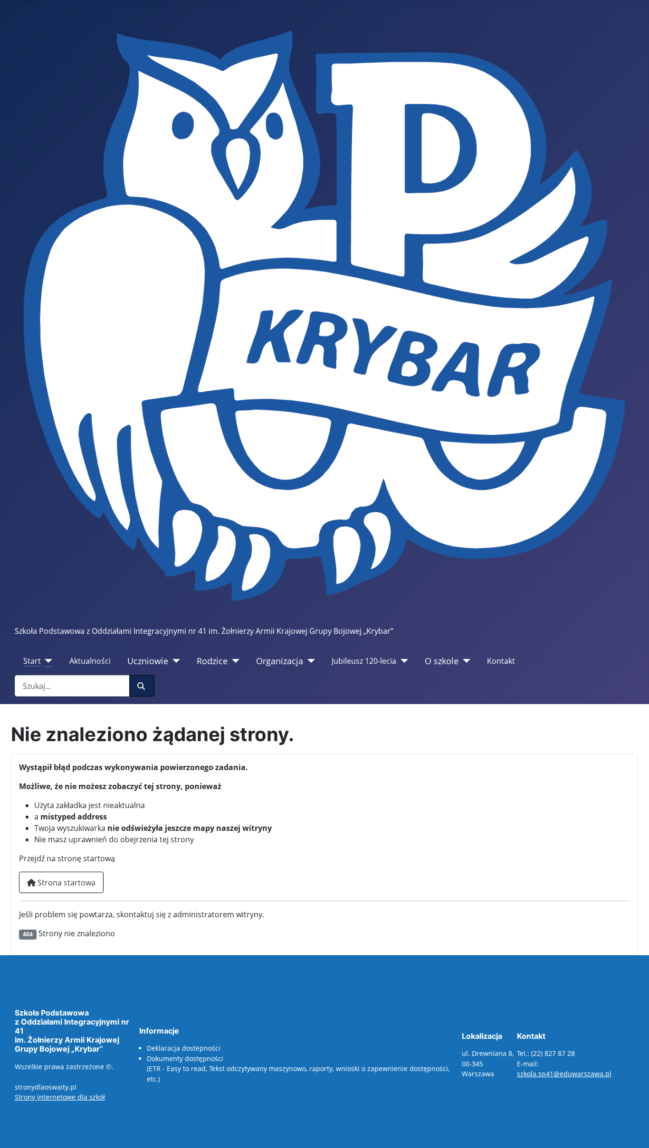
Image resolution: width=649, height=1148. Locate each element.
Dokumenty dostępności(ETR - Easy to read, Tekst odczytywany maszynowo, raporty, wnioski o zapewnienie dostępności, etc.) (298, 1068)
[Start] (47, 661)
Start (32, 661)
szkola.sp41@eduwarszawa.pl (564, 1073)
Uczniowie (147, 661)
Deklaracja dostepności (183, 1048)
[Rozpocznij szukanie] (141, 685)
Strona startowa (65, 882)
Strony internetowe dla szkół (60, 1096)
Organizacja (279, 661)
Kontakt (501, 661)
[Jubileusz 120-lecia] (402, 661)
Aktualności (90, 661)
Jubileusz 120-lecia (364, 661)
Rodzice (212, 661)
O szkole (441, 661)
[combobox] (72, 685)
